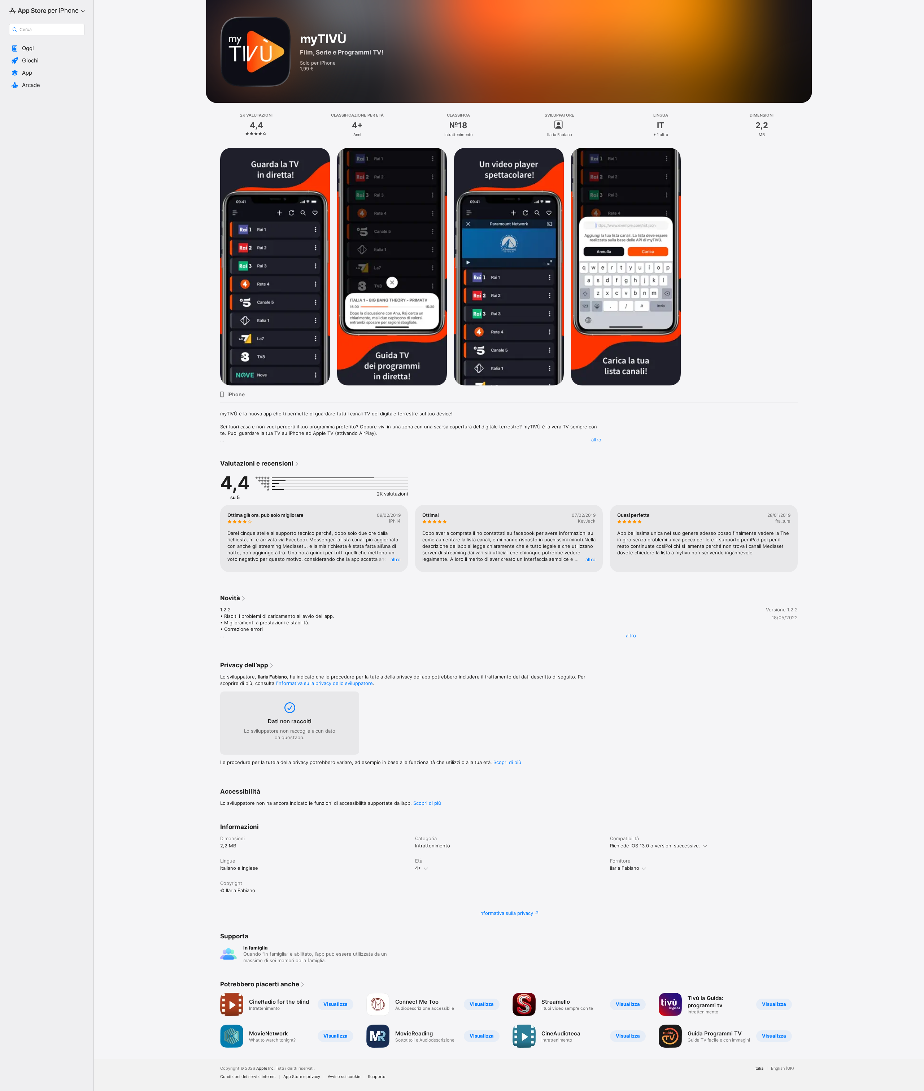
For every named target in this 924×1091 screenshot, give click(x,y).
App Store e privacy (301, 1077)
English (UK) (782, 1068)
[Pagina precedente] (213, 538)
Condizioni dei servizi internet (248, 1077)
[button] (46, 48)
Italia (758, 1068)
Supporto (376, 1077)
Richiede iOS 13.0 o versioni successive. (655, 845)
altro (596, 439)
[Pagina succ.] (805, 538)
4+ (418, 868)
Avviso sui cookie (344, 1077)
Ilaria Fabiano (624, 868)
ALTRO (396, 559)
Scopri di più (507, 762)
